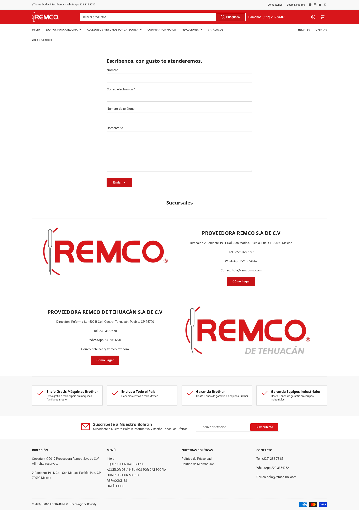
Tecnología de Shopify (83, 504)
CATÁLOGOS (215, 29)
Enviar (117, 182)
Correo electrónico (121, 89)
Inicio (36, 29)
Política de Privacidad (196, 459)
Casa (35, 39)
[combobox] (163, 17)
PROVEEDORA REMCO (55, 504)
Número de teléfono (121, 109)
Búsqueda (233, 17)
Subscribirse (264, 427)
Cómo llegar (241, 281)
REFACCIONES (190, 29)
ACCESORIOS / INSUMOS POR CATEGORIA (112, 29)
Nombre (112, 70)
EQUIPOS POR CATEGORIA (61, 29)
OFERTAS (321, 29)
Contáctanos (275, 4)
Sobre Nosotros (296, 4)
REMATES (304, 29)
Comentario (115, 128)
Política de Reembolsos (198, 464)
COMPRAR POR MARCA (162, 29)
